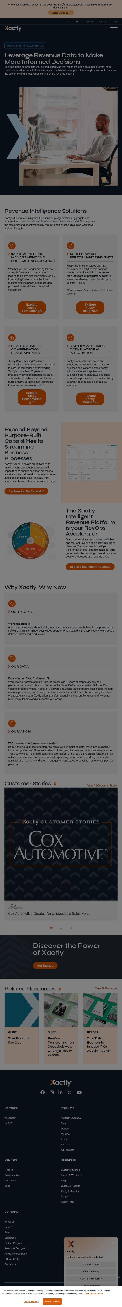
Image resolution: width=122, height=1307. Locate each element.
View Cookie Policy (94, 1293)
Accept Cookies (52, 1301)
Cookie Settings (31, 1301)
